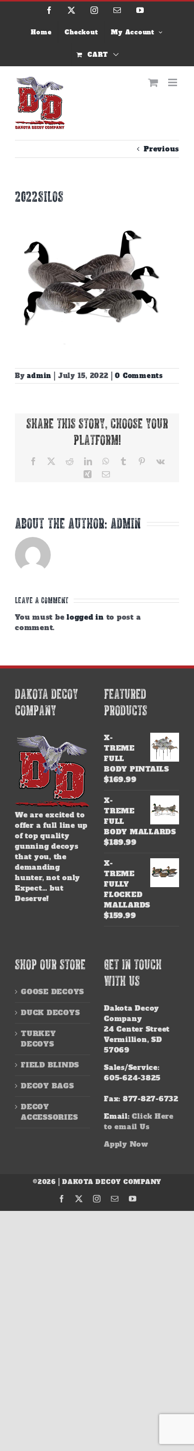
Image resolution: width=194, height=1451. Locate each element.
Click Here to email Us (139, 1121)
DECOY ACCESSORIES (49, 1112)
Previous (161, 149)
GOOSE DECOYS (52, 992)
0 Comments (139, 376)
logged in (85, 617)
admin (39, 376)
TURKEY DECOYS (38, 1039)
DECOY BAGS (47, 1086)
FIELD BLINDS (50, 1065)
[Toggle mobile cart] (153, 82)
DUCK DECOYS (50, 1013)
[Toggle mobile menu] (173, 82)
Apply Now (126, 1144)
